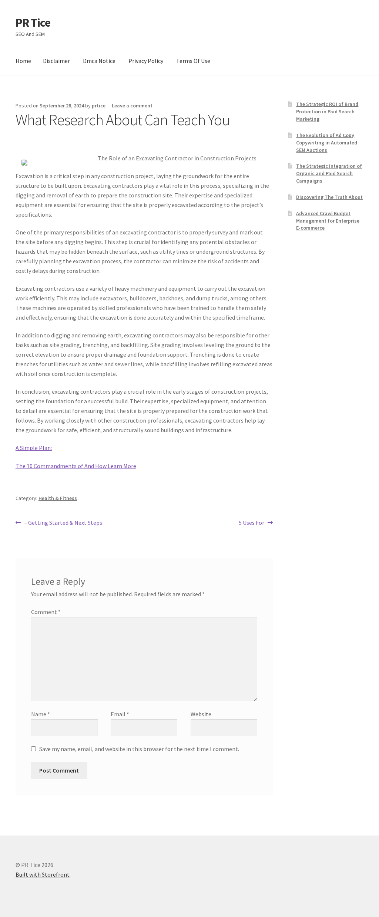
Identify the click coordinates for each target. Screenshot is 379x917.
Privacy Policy (145, 60)
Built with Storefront (43, 874)
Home (23, 60)
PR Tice (33, 22)
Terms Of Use (193, 60)
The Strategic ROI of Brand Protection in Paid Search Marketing (327, 111)
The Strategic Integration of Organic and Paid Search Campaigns (329, 173)
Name (40, 714)
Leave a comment (132, 105)
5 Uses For (251, 523)
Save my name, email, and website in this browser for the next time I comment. (139, 749)
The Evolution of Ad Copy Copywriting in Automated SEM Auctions (326, 142)
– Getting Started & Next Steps (63, 523)
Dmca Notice (99, 60)
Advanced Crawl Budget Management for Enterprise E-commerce (327, 220)
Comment (46, 612)
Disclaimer (56, 60)
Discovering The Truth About (329, 197)
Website (201, 714)
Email (120, 714)
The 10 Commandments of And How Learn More (76, 466)
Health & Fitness (57, 498)
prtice (98, 105)
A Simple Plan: (34, 447)
